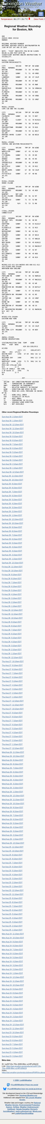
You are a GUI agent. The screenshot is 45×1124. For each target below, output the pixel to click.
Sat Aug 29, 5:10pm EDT (12, 500)
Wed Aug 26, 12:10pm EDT (13, 796)
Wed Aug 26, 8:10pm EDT (12, 764)
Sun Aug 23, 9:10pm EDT (12, 1037)
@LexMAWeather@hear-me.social (24, 1085)
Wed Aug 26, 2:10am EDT (12, 835)
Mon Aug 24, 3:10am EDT (12, 1013)
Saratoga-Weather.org (28, 1095)
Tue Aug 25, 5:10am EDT (12, 914)
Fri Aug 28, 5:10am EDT (12, 638)
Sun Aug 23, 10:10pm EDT (13, 1033)
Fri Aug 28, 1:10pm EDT (12, 606)
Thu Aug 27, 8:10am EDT (12, 717)
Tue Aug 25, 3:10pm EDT (12, 879)
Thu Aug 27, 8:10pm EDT (12, 669)
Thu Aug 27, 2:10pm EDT (12, 693)
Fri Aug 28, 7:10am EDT (12, 630)
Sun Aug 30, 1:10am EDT (12, 468)
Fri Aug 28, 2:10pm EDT (12, 602)
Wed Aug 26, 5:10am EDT (12, 823)
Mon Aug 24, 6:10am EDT (12, 1001)
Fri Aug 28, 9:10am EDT (12, 622)
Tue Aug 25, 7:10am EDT (12, 906)
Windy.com (37, 1111)
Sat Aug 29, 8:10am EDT (12, 531)
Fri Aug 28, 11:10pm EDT (12, 567)
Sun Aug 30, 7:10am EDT (12, 444)
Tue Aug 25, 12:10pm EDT (13, 890)
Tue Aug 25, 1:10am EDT (12, 930)
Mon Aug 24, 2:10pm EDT (12, 969)
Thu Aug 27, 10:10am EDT (13, 709)
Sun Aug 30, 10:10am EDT (13, 433)
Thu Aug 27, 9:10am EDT (12, 713)
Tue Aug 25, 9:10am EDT (12, 898)
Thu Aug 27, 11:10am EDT (13, 705)
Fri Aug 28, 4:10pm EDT (12, 594)
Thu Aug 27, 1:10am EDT (12, 744)
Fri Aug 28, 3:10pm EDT (12, 598)
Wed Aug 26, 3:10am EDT (12, 831)
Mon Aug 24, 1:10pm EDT (12, 973)
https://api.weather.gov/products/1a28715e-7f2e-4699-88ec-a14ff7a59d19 (21, 1067)
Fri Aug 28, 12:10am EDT (12, 658)
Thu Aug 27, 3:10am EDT (12, 736)
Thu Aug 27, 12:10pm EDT (13, 701)
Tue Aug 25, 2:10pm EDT (12, 883)
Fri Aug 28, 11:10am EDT (12, 614)
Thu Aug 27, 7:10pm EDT (12, 673)
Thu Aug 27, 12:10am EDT (13, 748)
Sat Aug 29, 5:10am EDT (12, 543)
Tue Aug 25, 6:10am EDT (12, 910)
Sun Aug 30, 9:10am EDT (12, 436)
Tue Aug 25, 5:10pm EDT (12, 871)
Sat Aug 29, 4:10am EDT (12, 547)
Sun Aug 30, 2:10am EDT (12, 464)
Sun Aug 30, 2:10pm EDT (12, 417)
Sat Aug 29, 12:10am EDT (12, 563)
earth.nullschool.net (24, 1111)
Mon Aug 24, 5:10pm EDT (12, 958)
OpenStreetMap (27, 1113)
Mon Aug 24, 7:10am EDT (12, 997)
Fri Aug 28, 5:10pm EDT (12, 590)
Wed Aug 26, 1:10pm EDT (12, 792)
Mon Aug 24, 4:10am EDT (12, 1009)
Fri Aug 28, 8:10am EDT (12, 626)
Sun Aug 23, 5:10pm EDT (12, 1048)
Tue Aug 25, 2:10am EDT (12, 926)
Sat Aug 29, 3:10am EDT (12, 551)
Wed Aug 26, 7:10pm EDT (12, 768)
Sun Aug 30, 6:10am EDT (12, 448)
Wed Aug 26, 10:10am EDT (13, 804)
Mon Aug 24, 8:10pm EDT (12, 946)
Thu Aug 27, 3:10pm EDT (12, 689)
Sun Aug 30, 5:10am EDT (12, 452)
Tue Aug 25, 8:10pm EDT (12, 859)
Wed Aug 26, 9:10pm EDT (12, 760)
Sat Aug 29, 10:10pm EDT (12, 480)
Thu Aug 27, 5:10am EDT (12, 729)
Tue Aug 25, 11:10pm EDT (12, 847)
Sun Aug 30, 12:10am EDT (13, 472)
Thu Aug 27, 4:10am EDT (12, 733)
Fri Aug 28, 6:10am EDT (12, 634)
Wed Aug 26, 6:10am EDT (12, 819)
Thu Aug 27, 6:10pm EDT (12, 677)
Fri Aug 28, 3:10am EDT (12, 646)
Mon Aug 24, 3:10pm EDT (12, 965)
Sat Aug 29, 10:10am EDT (12, 523)
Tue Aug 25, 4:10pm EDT (12, 875)
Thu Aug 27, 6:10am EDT (12, 725)
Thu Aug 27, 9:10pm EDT (12, 665)
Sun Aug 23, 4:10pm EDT (12, 1052)
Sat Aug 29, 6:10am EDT (12, 539)
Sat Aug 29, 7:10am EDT (12, 535)
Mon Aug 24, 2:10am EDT (12, 1017)
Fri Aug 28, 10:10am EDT (12, 618)
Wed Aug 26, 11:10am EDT (13, 800)
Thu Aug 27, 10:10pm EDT (13, 661)
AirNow (16, 1107)
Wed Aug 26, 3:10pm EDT (12, 784)
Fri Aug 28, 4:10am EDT (12, 642)
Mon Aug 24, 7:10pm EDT (12, 950)
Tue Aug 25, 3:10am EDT (12, 922)
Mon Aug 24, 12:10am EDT (13, 1025)
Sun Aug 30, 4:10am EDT (12, 456)
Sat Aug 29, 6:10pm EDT (12, 496)
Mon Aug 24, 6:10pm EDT (12, 954)
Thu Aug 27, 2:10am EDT (12, 740)
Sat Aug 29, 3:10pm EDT (12, 508)
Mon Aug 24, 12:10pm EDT (13, 977)
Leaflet (17, 1113)
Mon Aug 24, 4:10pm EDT (12, 961)
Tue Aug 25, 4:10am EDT (12, 918)
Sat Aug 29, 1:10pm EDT (12, 515)
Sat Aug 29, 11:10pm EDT (12, 476)
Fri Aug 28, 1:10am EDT (12, 654)
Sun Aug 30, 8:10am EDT (12, 440)
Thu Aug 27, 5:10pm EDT (12, 681)
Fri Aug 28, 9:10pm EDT (12, 575)
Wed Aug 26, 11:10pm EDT (13, 752)
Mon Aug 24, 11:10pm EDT (13, 934)
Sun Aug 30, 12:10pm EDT (13, 425)
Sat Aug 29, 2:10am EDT (12, 555)
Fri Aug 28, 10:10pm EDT (12, 571)
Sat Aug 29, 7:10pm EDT (12, 492)
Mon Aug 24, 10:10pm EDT (13, 938)
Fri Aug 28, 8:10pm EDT (12, 579)
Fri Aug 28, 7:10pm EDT (12, 583)
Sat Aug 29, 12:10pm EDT (12, 519)
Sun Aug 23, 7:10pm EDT (12, 1044)
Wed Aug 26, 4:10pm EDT (12, 780)
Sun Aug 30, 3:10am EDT (12, 460)
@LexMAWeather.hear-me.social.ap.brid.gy (24, 1089)
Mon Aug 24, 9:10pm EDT (12, 942)
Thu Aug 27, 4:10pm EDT (12, 685)
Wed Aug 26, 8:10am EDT (12, 811)
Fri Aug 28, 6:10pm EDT (12, 586)
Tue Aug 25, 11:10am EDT (12, 894)
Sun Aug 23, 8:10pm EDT (12, 1040)
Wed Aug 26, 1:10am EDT (12, 839)
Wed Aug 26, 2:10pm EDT (12, 788)
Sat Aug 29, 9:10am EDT (12, 527)
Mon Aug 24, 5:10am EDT (12, 1005)
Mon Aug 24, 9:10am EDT (12, 989)
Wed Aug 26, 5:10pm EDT (12, 776)
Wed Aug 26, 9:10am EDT (12, 808)
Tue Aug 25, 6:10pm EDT (12, 867)
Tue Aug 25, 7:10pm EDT (12, 863)
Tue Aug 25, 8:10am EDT (12, 902)
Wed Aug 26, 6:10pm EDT (12, 772)
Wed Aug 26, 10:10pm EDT (13, 756)
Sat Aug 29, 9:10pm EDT (12, 484)
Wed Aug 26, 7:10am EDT (12, 815)
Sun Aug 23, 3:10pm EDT (12, 1056)
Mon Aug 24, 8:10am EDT (12, 993)
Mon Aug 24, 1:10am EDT (12, 1021)
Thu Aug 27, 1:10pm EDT (12, 697)
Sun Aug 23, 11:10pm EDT (13, 1029)
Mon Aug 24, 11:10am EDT (13, 981)
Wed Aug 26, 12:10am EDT (13, 843)
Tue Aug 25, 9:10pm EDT (12, 855)
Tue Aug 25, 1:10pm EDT (12, 886)
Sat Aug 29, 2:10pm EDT (12, 511)
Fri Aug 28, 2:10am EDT (12, 650)
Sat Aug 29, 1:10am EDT (12, 559)
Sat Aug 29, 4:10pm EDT (12, 504)
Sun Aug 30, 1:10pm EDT (12, 421)
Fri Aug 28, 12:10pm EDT (12, 610)
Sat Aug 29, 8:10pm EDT (12, 488)
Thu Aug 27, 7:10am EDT (12, 721)
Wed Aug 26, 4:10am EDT (12, 827)
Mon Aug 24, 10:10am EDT (13, 985)
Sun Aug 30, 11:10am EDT (13, 429)
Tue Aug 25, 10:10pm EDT (13, 851)
